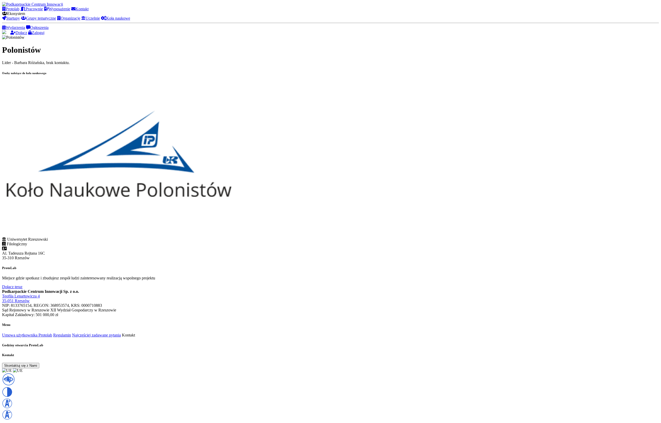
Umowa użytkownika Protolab (27, 335)
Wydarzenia (15, 27)
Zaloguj (38, 32)
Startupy (13, 18)
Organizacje (70, 18)
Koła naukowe (118, 18)
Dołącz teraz (12, 287)
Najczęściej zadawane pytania (96, 335)
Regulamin (62, 335)
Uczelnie (92, 18)
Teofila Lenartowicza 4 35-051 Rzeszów (21, 298)
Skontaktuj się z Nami (20, 365)
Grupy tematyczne (41, 18)
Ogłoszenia (39, 27)
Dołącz (21, 32)
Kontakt (82, 9)
